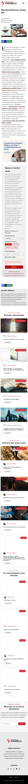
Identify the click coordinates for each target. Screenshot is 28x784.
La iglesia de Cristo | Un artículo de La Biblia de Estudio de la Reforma (13, 429)
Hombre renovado (21, 479)
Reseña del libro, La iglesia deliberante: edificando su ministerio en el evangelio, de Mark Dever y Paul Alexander (14, 558)
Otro (15, 247)
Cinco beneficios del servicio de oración (14, 527)
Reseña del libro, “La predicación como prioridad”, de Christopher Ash (13, 369)
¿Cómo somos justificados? (11, 629)
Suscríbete (22, 723)
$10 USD (8, 244)
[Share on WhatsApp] (11, 41)
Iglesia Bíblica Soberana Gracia (7, 302)
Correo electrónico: (10, 251)
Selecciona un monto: (11, 241)
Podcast (22, 581)
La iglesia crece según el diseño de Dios (14, 659)
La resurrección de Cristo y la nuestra (14, 339)
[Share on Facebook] (2, 41)
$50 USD (8, 247)
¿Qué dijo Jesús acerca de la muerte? (13, 497)
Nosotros (17, 777)
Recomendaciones (21, 320)
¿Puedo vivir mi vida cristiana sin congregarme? (12, 467)
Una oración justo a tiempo (11, 689)
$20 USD (15, 244)
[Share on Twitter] (5, 41)
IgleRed (10, 777)
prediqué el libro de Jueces (9, 90)
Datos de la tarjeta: (10, 257)
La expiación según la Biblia (11, 399)
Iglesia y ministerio (21, 448)
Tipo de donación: (10, 235)
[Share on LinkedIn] (8, 41)
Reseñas (23, 537)
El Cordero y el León (10, 600)
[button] (23, 3)
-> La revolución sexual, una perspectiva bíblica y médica (13, 122)
